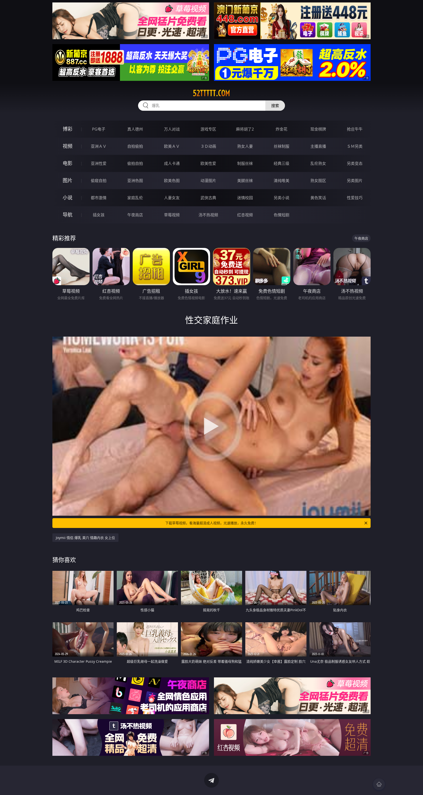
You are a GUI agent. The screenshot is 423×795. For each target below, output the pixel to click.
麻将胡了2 (245, 129)
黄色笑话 (318, 197)
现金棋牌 (318, 129)
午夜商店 (135, 215)
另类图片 (355, 180)
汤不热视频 (208, 215)
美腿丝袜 (245, 180)
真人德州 (135, 129)
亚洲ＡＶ (98, 146)
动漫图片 (208, 180)
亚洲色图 (135, 180)
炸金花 (281, 129)
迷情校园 (245, 197)
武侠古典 (208, 197)
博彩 (67, 129)
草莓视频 (172, 215)
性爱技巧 (355, 197)
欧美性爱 (208, 163)
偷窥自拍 (98, 180)
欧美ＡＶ (172, 146)
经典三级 (281, 163)
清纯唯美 (281, 180)
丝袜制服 (281, 146)
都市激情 (98, 197)
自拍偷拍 (135, 146)
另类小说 (281, 197)
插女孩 (99, 215)
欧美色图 (172, 180)
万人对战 (172, 129)
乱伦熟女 (318, 163)
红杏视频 (245, 215)
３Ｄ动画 (208, 146)
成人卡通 (172, 163)
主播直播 (318, 146)
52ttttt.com (211, 93)
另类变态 (355, 163)
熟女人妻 (245, 146)
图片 (67, 180)
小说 (67, 197)
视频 (67, 146)
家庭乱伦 (135, 197)
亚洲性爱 (98, 163)
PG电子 (98, 129)
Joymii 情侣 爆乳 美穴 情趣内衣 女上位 (85, 537)
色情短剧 (281, 215)
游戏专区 (208, 129)
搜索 (275, 105)
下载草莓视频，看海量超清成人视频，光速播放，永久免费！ (211, 523)
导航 (67, 214)
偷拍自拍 (135, 163)
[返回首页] (379, 784)
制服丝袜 (245, 163)
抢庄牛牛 (355, 129)
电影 (67, 163)
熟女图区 (318, 180)
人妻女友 (172, 197)
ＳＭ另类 (355, 146)
